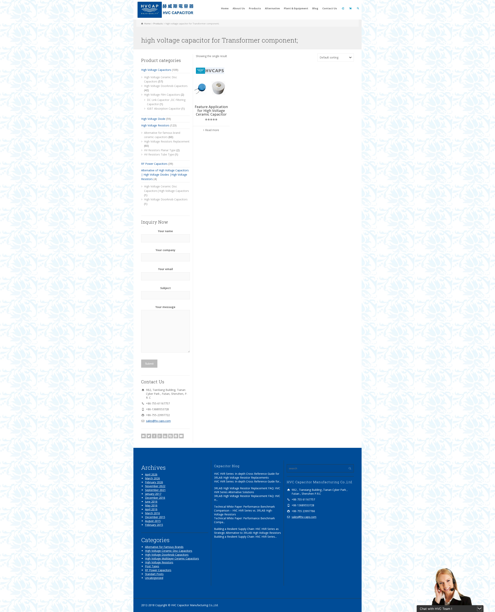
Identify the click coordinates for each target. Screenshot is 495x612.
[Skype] (170, 436)
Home (225, 8)
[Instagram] (176, 436)
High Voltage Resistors (155, 125)
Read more (212, 130)
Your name (165, 231)
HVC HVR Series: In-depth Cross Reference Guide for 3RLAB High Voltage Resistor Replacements (246, 475)
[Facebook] (154, 436)
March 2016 (152, 513)
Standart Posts (154, 574)
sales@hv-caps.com (158, 421)
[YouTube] (181, 436)
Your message (165, 307)
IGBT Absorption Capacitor (164, 108)
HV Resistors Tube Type (159, 154)
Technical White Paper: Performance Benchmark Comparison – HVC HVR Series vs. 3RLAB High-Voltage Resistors (244, 510)
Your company (165, 250)
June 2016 (151, 501)
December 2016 (155, 498)
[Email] (143, 436)
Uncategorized (154, 578)
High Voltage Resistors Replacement (166, 141)
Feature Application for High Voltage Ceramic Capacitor (211, 110)
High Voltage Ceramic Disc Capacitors (168, 551)
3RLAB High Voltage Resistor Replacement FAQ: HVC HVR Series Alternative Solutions (247, 490)
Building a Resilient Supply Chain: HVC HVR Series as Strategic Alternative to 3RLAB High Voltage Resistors (247, 531)
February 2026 (154, 482)
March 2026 (152, 478)
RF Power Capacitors (154, 164)
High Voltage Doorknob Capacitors (166, 86)
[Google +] (159, 436)
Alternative (272, 8)
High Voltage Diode (153, 119)
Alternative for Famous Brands (164, 547)
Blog (315, 8)
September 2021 (155, 490)
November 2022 (155, 486)
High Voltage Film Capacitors (162, 94)
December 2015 (155, 517)
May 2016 (151, 505)
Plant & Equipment (296, 8)
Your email (165, 269)
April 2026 (151, 474)
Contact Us (329, 8)
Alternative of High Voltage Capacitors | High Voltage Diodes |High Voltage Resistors (165, 174)
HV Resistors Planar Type (160, 150)
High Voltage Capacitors (156, 70)
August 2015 (153, 521)
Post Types (152, 566)
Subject (165, 288)
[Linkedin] (165, 436)
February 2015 (154, 525)
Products (255, 8)
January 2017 (153, 494)
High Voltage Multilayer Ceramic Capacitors (172, 558)
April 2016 (151, 509)
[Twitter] (149, 436)
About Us (239, 8)
